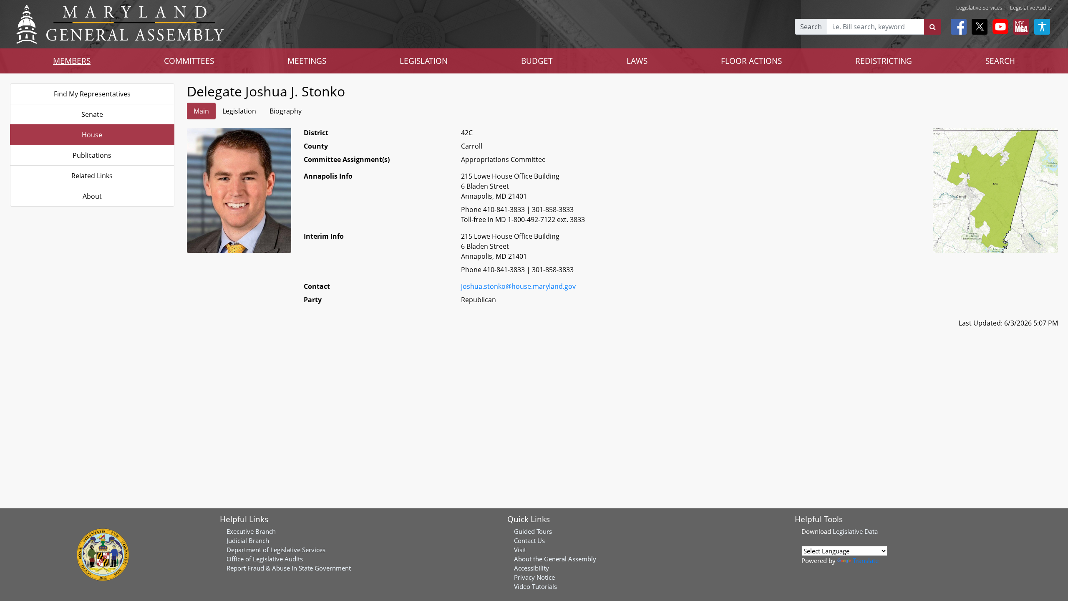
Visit (520, 549)
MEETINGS (306, 61)
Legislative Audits (1031, 7)
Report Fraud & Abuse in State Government (289, 568)
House (92, 134)
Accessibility (531, 568)
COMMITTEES (189, 61)
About (92, 196)
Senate (92, 114)
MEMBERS (72, 61)
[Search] (932, 27)
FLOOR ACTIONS (751, 61)
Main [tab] (201, 111)
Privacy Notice (534, 577)
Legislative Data (855, 531)
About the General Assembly (555, 559)
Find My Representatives (92, 93)
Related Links (92, 175)
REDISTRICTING (883, 61)
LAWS (637, 61)
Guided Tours (533, 531)
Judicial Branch (248, 540)
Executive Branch (251, 531)
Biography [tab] (286, 111)
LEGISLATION (424, 61)
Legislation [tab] (239, 111)
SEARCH (1000, 61)
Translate (866, 560)
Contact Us (529, 540)
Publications (92, 155)
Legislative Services (979, 7)
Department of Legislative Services (276, 549)
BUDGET (537, 61)
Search (811, 26)
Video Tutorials (535, 586)
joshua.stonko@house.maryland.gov (518, 286)
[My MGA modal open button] (1019, 27)
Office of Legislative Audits (265, 559)
